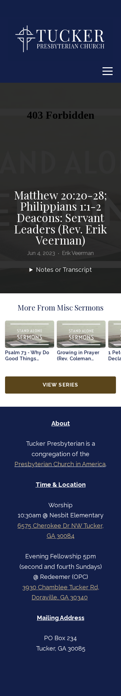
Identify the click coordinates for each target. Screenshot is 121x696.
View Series (60, 385)
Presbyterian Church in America (60, 464)
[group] (29, 343)
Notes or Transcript (64, 269)
